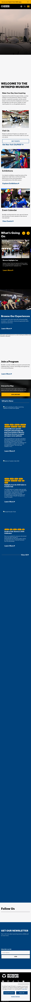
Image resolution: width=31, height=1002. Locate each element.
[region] (15, 991)
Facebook (3, 981)
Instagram (8, 981)
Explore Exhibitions (10, 183)
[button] (25, 6)
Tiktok (13, 981)
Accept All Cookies (9, 992)
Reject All (21, 992)
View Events (7, 221)
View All (24, 555)
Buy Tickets (16, 141)
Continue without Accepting (23, 983)
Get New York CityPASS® (12, 144)
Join (15, 956)
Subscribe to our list (6, 949)
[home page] (5, 6)
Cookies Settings (15, 996)
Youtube (23, 981)
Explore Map (15, 394)
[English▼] (21, 6)
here (20, 2)
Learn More (5, 328)
